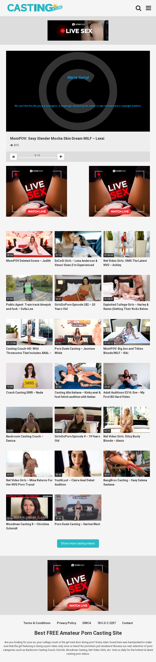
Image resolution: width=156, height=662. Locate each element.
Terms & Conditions (37, 623)
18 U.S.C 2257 (106, 623)
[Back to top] (142, 650)
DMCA (86, 623)
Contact (127, 623)
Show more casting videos (78, 543)
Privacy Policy (66, 623)
